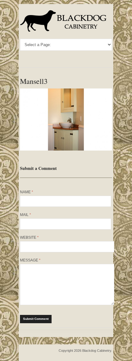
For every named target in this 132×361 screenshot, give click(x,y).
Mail (25, 215)
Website (29, 237)
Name (26, 192)
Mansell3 (34, 81)
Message (30, 260)
